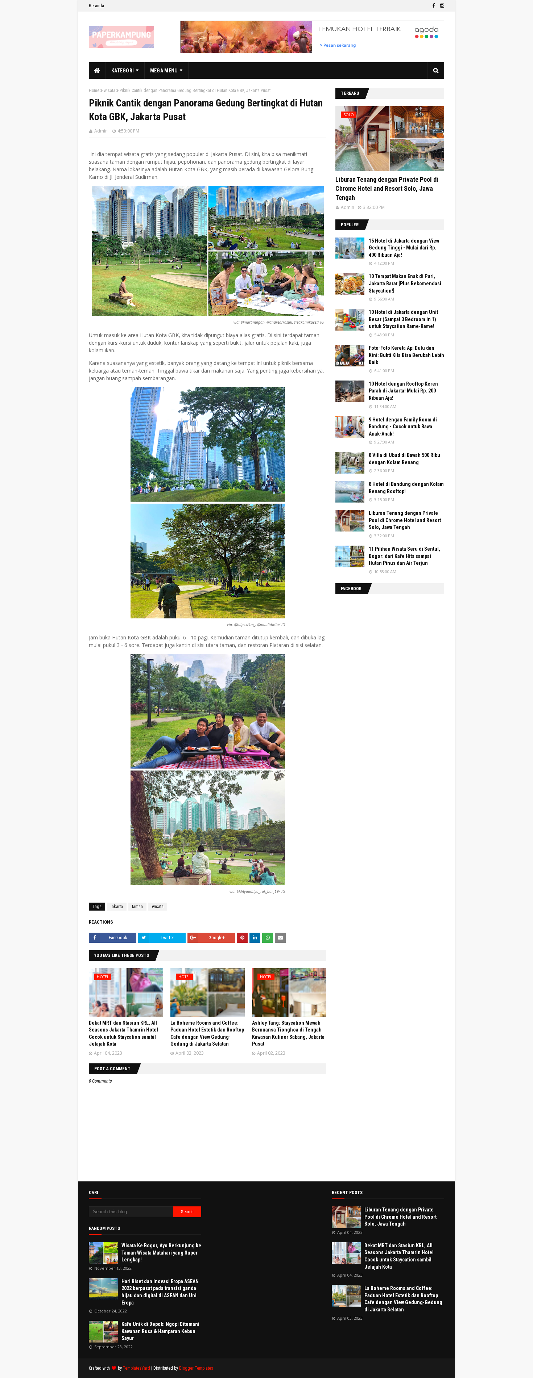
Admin (101, 131)
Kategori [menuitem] (122, 70)
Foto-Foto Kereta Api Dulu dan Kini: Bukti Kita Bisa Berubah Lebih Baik (406, 355)
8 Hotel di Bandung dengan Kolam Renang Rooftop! (406, 487)
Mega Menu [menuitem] (164, 70)
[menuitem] (97, 70)
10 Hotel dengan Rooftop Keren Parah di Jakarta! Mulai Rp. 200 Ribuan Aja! (403, 391)
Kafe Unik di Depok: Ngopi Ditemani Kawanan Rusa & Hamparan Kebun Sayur (160, 1331)
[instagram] (441, 6)
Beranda (96, 5)
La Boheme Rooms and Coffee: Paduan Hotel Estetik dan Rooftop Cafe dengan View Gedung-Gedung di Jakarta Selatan (403, 1298)
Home (94, 90)
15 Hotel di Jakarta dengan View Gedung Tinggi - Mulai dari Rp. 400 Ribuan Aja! (404, 248)
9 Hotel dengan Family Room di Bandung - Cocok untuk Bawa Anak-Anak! (403, 427)
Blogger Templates (196, 1368)
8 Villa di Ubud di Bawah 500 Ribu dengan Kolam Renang (404, 458)
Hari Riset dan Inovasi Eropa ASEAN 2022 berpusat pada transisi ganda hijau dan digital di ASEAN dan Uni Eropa (160, 1292)
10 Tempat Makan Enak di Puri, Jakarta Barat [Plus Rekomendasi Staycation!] (405, 283)
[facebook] (433, 6)
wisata (109, 90)
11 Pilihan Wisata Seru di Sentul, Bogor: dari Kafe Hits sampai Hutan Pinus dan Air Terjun (404, 556)
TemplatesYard (136, 1368)
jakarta (117, 906)
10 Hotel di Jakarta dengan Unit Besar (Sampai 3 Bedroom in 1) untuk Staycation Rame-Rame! (403, 319)
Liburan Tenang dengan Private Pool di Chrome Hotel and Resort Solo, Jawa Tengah (386, 188)
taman (137, 906)
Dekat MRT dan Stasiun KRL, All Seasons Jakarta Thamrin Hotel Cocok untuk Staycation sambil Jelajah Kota (399, 1256)
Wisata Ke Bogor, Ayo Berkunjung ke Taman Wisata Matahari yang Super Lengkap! (161, 1253)
